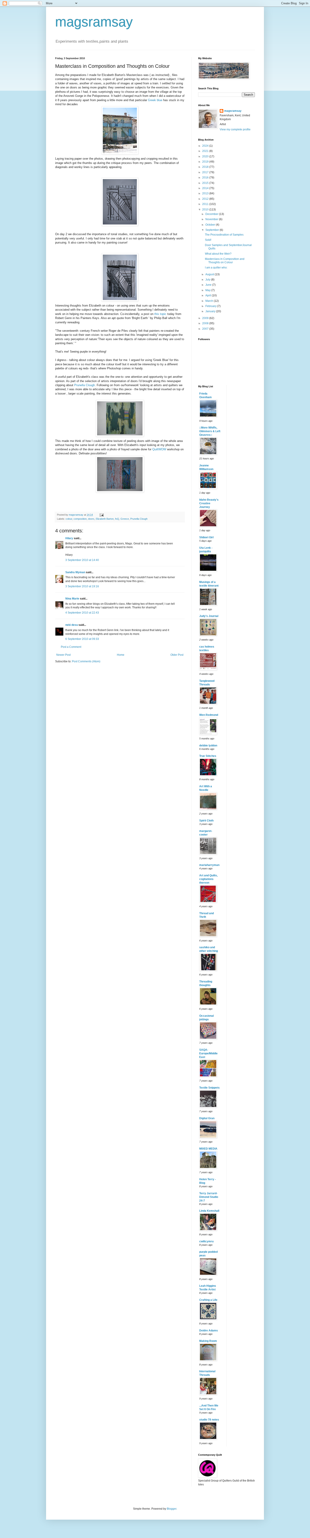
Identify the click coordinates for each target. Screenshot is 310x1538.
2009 (205, 318)
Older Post (176, 654)
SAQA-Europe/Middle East (208, 1053)
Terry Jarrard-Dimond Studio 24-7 (208, 1197)
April (208, 295)
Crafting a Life (208, 1300)
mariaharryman (209, 865)
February (211, 306)
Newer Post (63, 654)
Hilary (69, 538)
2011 (205, 204)
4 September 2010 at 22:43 (82, 612)
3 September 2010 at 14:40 (82, 560)
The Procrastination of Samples (224, 234)
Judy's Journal (208, 616)
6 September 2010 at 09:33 (82, 639)
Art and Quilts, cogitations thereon (208, 879)
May (208, 290)
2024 (205, 145)
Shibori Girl (206, 537)
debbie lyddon (208, 745)
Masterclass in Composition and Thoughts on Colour (224, 260)
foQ (117, 518)
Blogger (171, 1508)
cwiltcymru (206, 1241)
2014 (205, 188)
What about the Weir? (218, 253)
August (210, 274)
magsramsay (94, 21)
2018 (205, 166)
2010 (205, 209)
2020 (205, 156)
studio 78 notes (209, 1419)
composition (80, 518)
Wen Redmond (208, 715)
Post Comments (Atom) (86, 661)
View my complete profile (235, 129)
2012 (205, 198)
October (210, 224)
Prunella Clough (84, 385)
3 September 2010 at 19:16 (82, 586)
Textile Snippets (209, 1087)
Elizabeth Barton (105, 518)
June (208, 284)
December (212, 214)
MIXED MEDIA (208, 1148)
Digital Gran (206, 1118)
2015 (205, 183)
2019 (205, 161)
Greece (125, 518)
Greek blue (155, 100)
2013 (205, 193)
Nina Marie (72, 598)
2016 (205, 177)
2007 (205, 328)
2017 (205, 172)
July (208, 279)
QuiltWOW (159, 449)
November (212, 219)
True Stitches (207, 756)
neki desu (71, 624)
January (210, 311)
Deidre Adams (208, 1330)
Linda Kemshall (209, 1210)
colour (69, 518)
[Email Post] (101, 514)
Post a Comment (71, 646)
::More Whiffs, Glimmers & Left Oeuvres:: (209, 431)
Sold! (208, 239)
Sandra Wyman (75, 572)
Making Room (208, 1341)
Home (120, 654)
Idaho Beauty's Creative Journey (209, 503)
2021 (205, 151)
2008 (205, 323)
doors (91, 518)
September (212, 230)
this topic (160, 314)
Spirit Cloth (206, 820)
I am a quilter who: (216, 267)
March (209, 300)
